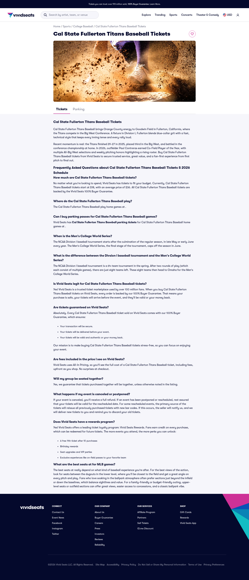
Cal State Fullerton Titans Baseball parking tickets (104, 222)
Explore (146, 14)
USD (229, 14)
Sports (173, 14)
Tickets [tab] (61, 109)
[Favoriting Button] (192, 34)
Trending (160, 14)
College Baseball (83, 26)
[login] (238, 15)
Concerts (186, 14)
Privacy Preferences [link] (214, 564)
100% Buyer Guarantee (138, 4)
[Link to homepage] (21, 15)
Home (56, 26)
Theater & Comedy (207, 14)
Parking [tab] (79, 109)
